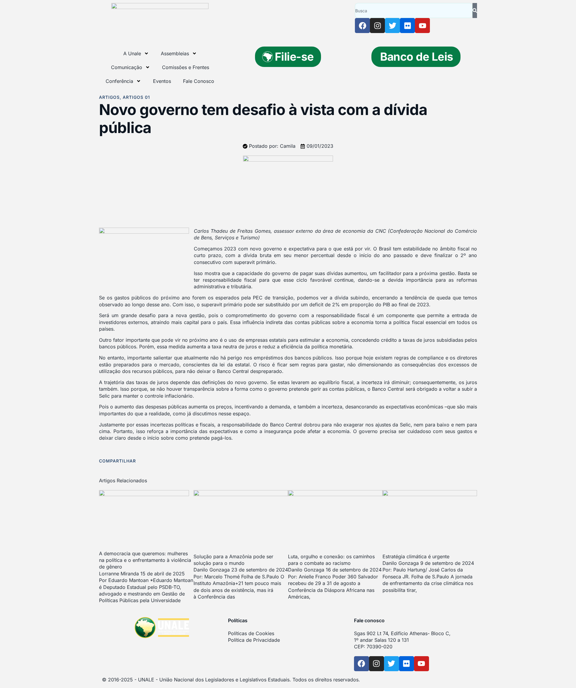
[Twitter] (392, 25)
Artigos (109, 97)
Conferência (119, 81)
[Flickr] (407, 25)
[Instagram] (377, 25)
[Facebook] (362, 25)
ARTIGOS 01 (136, 97)
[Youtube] (422, 25)
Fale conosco (369, 620)
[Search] (474, 10)
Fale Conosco (198, 81)
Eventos (162, 81)
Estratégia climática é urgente (415, 556)
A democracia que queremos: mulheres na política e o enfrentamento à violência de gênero (145, 560)
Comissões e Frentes (185, 67)
